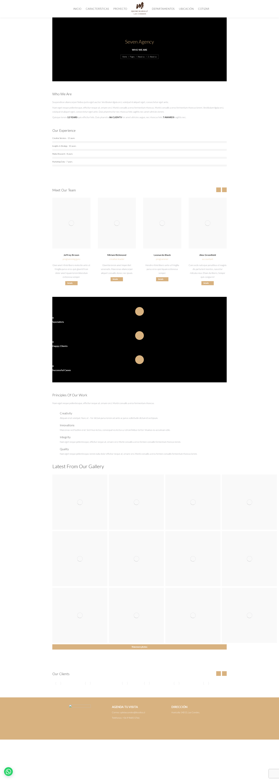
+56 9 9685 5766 (131, 717)
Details (70, 283)
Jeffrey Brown (71, 255)
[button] (8, 771)
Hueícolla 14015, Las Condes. (185, 712)
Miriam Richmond (116, 255)
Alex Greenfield (207, 255)
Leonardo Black (162, 255)
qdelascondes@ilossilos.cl (132, 712)
